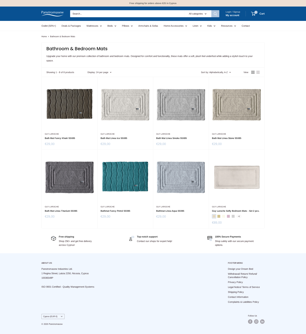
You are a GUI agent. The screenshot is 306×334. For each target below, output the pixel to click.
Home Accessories (174, 25)
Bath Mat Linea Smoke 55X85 (171, 138)
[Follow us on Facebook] (250, 321)
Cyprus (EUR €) (50, 316)
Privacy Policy (235, 282)
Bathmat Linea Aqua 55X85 (170, 211)
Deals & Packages (71, 25)
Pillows (125, 25)
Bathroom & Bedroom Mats (62, 36)
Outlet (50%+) (48, 25)
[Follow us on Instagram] (256, 321)
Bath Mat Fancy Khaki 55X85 (60, 138)
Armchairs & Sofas (148, 25)
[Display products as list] (258, 72)
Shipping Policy (236, 292)
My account (232, 15)
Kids (209, 25)
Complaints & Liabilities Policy (243, 302)
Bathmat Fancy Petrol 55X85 (115, 211)
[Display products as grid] (252, 72)
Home (44, 36)
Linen (195, 25)
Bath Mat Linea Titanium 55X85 (61, 211)
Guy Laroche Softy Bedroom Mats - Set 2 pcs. (235, 211)
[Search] (215, 13)
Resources (227, 25)
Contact (246, 25)
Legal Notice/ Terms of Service (244, 287)
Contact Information (238, 297)
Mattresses (92, 25)
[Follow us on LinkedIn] (262, 321)
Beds (110, 25)
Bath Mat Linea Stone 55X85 (226, 138)
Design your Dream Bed (240, 268)
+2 (239, 216)
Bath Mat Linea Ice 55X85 (114, 138)
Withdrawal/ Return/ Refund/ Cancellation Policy (242, 275)
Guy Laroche (52, 134)
